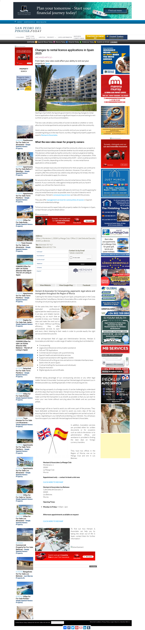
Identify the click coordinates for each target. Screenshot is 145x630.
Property (50, 37)
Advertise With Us (125, 622)
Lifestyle (42, 37)
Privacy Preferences (57, 622)
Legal (112, 622)
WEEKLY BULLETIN (41, 22)
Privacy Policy (106, 622)
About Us (116, 622)
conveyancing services (61, 195)
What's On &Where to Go (30, 37)
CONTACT (19, 22)
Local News (20, 37)
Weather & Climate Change (79, 37)
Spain (47, 63)
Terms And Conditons (95, 622)
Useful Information (65, 37)
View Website (45, 285)
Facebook (86, 285)
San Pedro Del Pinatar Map (96, 37)
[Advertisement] (115, 446)
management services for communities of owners (65, 200)
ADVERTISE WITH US (29, 22)
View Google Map (66, 285)
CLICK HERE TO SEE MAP (53, 482)
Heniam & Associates (49, 135)
